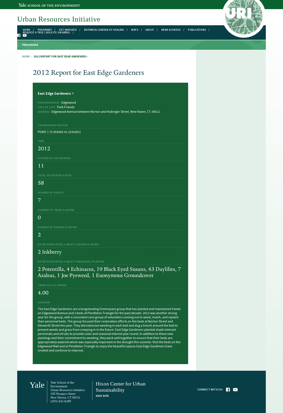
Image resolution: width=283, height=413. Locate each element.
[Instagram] (28, 35)
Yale (37, 385)
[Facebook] (19, 35)
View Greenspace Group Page (58, 117)
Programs (45, 30)
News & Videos (171, 30)
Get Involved (68, 30)
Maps (134, 30)
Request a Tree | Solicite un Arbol (46, 32)
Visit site (102, 396)
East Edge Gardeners (54, 93)
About (149, 30)
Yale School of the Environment (41, 2)
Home (26, 30)
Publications (197, 30)
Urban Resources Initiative (58, 19)
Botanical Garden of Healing (104, 30)
